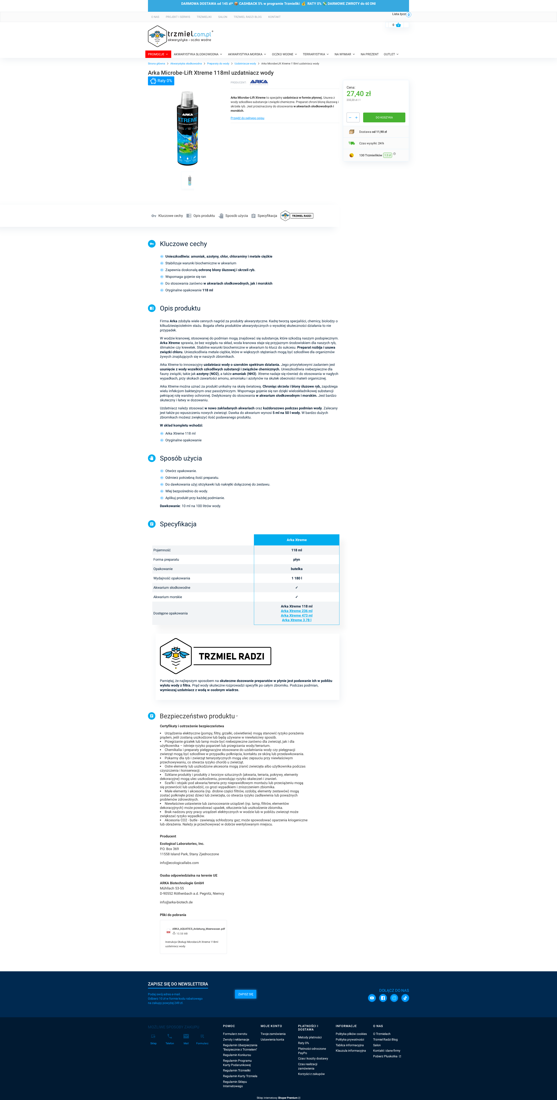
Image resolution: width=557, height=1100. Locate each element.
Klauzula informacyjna (351, 1050)
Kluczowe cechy (170, 216)
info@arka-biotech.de (176, 902)
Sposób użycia (236, 216)
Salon (377, 1045)
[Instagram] (394, 998)
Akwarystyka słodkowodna (186, 63)
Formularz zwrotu (235, 1034)
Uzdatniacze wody (245, 63)
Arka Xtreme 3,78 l (296, 620)
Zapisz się (245, 994)
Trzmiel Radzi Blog (385, 1039)
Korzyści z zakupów (311, 1074)
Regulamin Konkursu (237, 1055)
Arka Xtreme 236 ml (296, 611)
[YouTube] (372, 998)
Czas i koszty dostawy (313, 1058)
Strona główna (156, 63)
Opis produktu (204, 216)
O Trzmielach (382, 1034)
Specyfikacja (267, 216)
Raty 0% (303, 1043)
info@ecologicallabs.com (179, 863)
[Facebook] (383, 998)
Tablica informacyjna (350, 1045)
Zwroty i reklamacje (236, 1039)
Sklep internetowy (277, 1097)
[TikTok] (405, 998)
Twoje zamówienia (273, 1034)
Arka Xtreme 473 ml (296, 615)
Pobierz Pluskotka (385, 1056)
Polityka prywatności (350, 1039)
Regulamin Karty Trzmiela (240, 1076)
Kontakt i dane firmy (386, 1050)
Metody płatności (310, 1037)
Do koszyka (384, 117)
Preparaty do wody (218, 63)
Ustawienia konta (272, 1039)
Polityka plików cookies (351, 1034)
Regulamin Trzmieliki (236, 1070)
